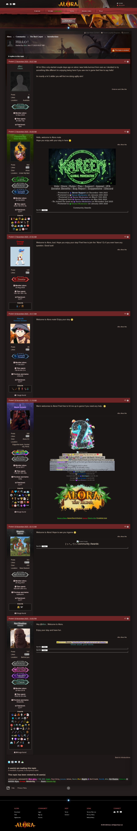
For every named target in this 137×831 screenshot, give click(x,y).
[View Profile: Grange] (20, 256)
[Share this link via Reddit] (12, 762)
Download (17, 812)
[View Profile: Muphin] (20, 546)
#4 (125, 313)
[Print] (19, 762)
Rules (72, 186)
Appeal (100, 186)
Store (55, 11)
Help (13, 788)
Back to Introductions (122, 757)
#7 (125, 618)
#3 (125, 236)
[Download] (22, 762)
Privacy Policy (22, 788)
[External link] (82, 167)
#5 (125, 400)
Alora (9, 37)
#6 (125, 526)
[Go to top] (68, 788)
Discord (108, 188)
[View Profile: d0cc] (20, 81)
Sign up (40, 814)
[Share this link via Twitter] (9, 762)
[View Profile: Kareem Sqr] (20, 151)
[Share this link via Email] (16, 762)
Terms (66, 812)
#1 (125, 61)
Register (122, 5)
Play (101, 11)
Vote (72, 11)
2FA (108, 186)
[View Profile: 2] (20, 420)
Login (121, 3)
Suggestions (95, 188)
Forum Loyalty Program (111, 32)
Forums (37, 11)
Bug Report (79, 188)
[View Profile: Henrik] (20, 333)
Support (89, 186)
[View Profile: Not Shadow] (20, 638)
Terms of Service (91, 812)
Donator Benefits (61, 188)
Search (126, 32)
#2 (125, 131)
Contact (67, 814)
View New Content (92, 32)
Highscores (86, 11)
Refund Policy (90, 817)
